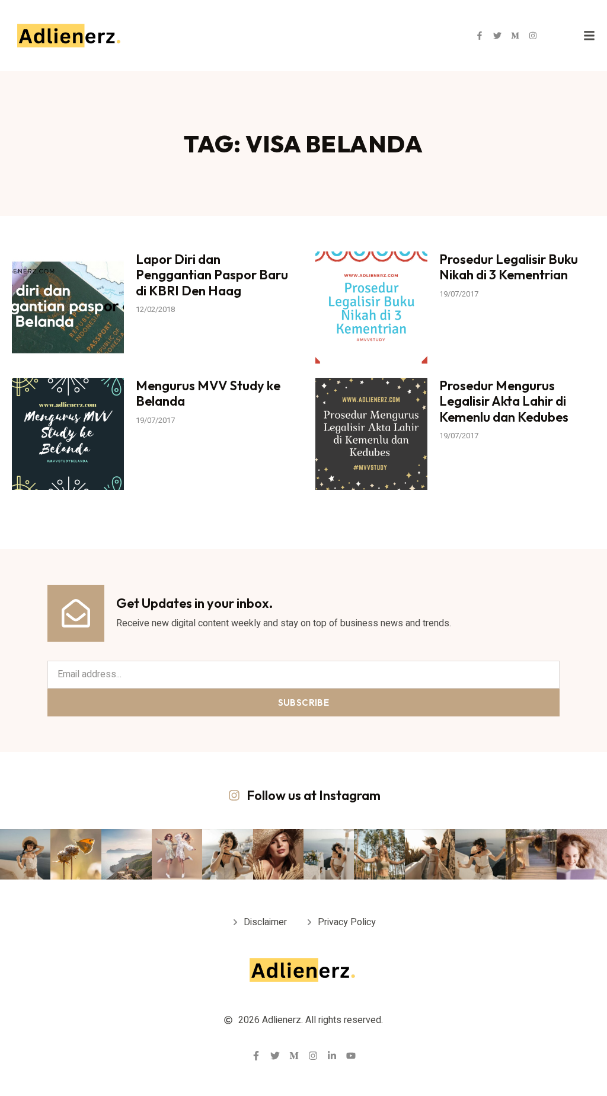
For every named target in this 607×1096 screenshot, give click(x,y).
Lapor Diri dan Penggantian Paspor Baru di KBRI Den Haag (212, 275)
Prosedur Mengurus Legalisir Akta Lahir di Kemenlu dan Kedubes (503, 401)
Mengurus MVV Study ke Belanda (208, 393)
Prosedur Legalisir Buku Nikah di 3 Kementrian (508, 267)
